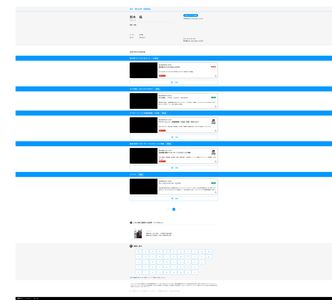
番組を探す (29, 298)
